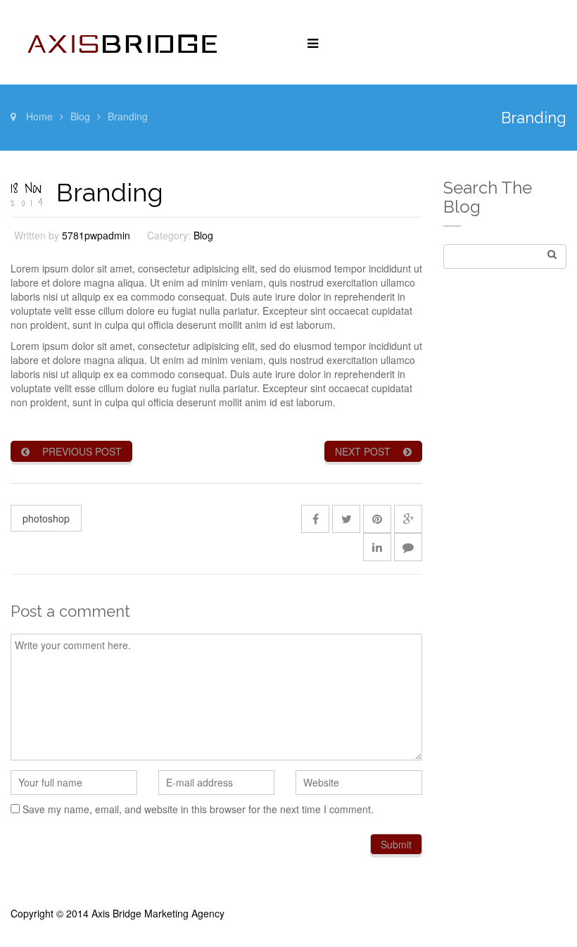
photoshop (46, 518)
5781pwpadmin (96, 235)
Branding (109, 192)
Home (39, 116)
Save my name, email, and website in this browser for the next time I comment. (198, 809)
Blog (80, 116)
